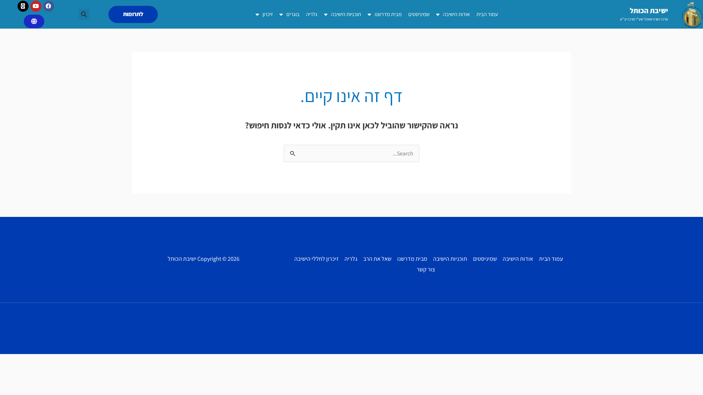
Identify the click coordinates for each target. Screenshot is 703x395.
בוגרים (293, 14)
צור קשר (426, 269)
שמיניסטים (418, 14)
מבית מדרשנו (388, 14)
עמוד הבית (487, 14)
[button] (84, 14)
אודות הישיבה (456, 14)
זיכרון (268, 14)
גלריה (311, 14)
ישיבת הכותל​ (649, 10)
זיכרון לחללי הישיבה (316, 259)
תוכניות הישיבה (346, 14)
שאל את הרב (377, 259)
